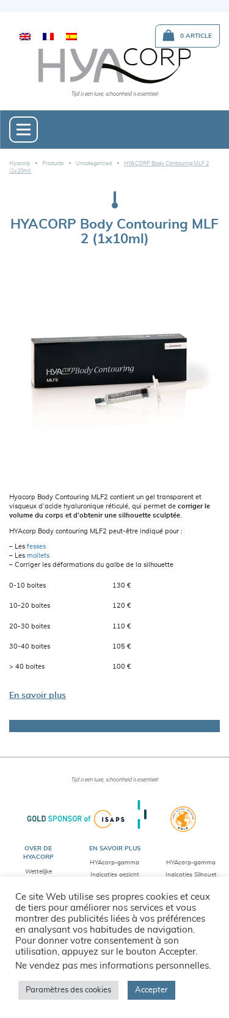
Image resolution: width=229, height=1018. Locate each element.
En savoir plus (37, 695)
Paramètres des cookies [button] (68, 990)
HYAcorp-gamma (114, 863)
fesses (36, 547)
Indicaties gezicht (114, 875)
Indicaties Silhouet (191, 875)
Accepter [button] (151, 990)
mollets (38, 556)
